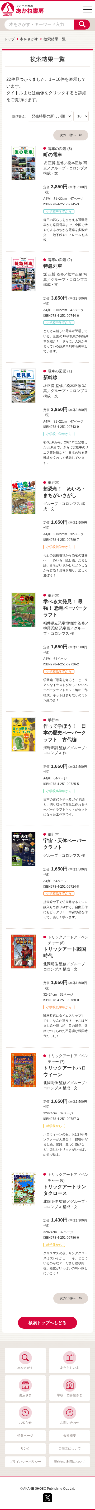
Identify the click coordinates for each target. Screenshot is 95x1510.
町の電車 (52, 154)
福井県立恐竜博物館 (60, 623)
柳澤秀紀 (50, 628)
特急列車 (52, 266)
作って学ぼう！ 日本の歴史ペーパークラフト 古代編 (64, 732)
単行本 (53, 482)
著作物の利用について (70, 1462)
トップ (9, 39)
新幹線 (50, 377)
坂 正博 (49, 163)
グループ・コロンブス (69, 168)
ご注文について (70, 1448)
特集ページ (25, 1435)
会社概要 (69, 1435)
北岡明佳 (50, 964)
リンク (25, 1448)
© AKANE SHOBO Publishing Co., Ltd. (47, 1488)
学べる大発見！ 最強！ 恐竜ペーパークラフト (65, 608)
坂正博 (48, 386)
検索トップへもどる (47, 1322)
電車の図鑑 (57, 148)
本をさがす (29, 39)
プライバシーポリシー (25, 1462)
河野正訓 (50, 748)
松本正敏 (75, 163)
